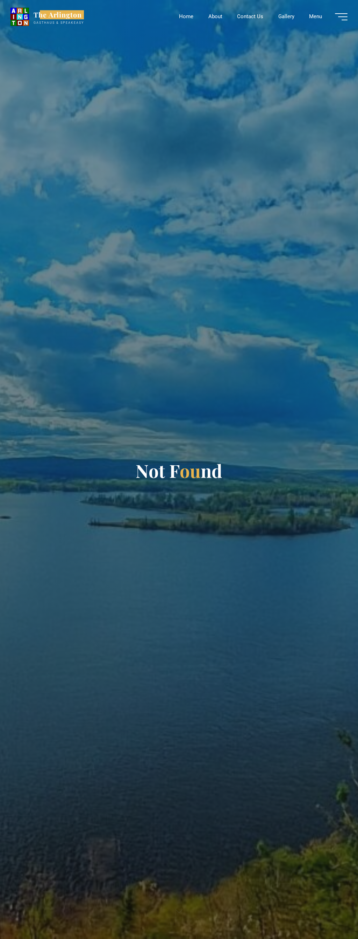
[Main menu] (341, 16)
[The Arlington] (19, 16)
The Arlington (58, 14)
